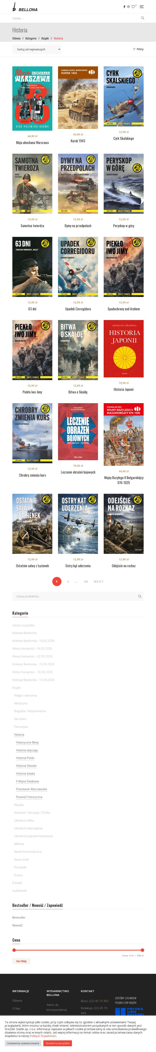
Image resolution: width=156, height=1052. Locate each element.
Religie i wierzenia (25, 695)
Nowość (17, 925)
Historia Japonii (124, 389)
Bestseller (18, 917)
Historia (19, 734)
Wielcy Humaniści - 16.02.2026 (32, 648)
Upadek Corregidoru (78, 308)
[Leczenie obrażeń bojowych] (78, 431)
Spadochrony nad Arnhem (124, 308)
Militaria (19, 844)
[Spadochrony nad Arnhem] (124, 267)
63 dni (32, 308)
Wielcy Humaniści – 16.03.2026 (32, 672)
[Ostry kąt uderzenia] (78, 524)
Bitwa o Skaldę (78, 391)
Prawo (18, 875)
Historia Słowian (26, 765)
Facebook (124, 6)
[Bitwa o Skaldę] (78, 350)
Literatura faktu (24, 820)
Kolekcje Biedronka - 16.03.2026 (33, 664)
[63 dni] (32, 267)
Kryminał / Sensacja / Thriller (32, 812)
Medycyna (20, 703)
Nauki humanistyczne (28, 851)
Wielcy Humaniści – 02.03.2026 (32, 656)
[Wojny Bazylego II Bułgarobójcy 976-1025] (124, 434)
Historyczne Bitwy (27, 742)
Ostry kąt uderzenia (78, 565)
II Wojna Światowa (27, 781)
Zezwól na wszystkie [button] (58, 1043)
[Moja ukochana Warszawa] (32, 98)
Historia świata (25, 773)
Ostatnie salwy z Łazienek (32, 565)
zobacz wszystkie (23, 625)
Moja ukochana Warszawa (32, 142)
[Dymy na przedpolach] (78, 184)
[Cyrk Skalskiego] (124, 96)
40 (86, 581)
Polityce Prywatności (43, 1036)
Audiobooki (19, 890)
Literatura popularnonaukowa (33, 836)
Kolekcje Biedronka (24, 633)
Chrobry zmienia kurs (32, 475)
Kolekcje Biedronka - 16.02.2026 (33, 641)
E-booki (17, 883)
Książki (16, 687)
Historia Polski (25, 758)
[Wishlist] (133, 7)
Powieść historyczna (29, 797)
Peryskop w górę (123, 225)
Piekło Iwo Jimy (32, 391)
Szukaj (140, 596)
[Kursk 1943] (78, 97)
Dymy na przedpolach (78, 225)
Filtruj (21, 961)
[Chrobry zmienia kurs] (32, 433)
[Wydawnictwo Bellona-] (24, 6)
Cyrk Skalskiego (123, 138)
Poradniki (20, 867)
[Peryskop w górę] (124, 184)
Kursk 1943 (78, 140)
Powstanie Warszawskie (31, 789)
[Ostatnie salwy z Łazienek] (32, 524)
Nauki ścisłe (21, 859)
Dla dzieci (20, 719)
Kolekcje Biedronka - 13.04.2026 (33, 680)
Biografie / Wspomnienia (30, 711)
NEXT (99, 581)
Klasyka (19, 805)
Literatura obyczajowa (28, 828)
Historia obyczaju (27, 750)
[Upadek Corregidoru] (78, 267)
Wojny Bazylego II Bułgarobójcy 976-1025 (123, 480)
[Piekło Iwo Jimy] (32, 350)
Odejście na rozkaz (124, 565)
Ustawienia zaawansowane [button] (23, 1043)
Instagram (128, 6)
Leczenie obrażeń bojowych (78, 472)
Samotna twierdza (32, 225)
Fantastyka (21, 727)
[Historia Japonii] (124, 348)
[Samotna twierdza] (32, 184)
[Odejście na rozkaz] (124, 524)
